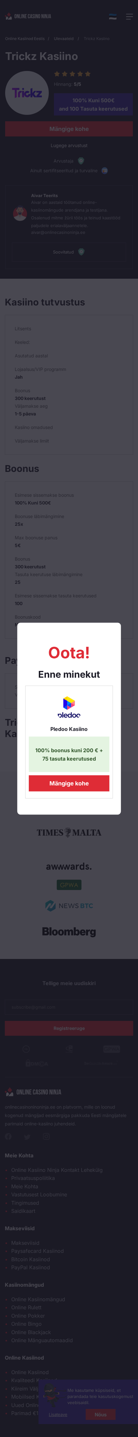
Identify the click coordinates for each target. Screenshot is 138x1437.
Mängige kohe (69, 783)
